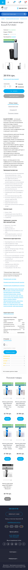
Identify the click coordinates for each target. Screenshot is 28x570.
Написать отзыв (10, 352)
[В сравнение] (12, 383)
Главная (3, 18)
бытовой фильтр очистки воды (12, 292)
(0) (8, 34)
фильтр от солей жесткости (11, 304)
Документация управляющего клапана (14, 285)
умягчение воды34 (18, 306)
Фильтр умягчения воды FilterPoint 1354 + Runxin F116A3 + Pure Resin (7, 405)
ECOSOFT (14, 37)
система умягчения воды (13, 302)
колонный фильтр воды (11, 289)
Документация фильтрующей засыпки (14, 282)
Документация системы (10, 279)
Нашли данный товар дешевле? (11, 79)
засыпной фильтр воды (10, 294)
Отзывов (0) (13, 110)
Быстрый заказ (14, 96)
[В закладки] (12, 385)
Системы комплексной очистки (12, 18)
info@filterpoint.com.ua (14, 522)
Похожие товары (13, 113)
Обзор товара (13, 103)
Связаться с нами (14, 514)
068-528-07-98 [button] (13, 509)
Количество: (7, 84)
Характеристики (13, 106)
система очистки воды (17, 290)
